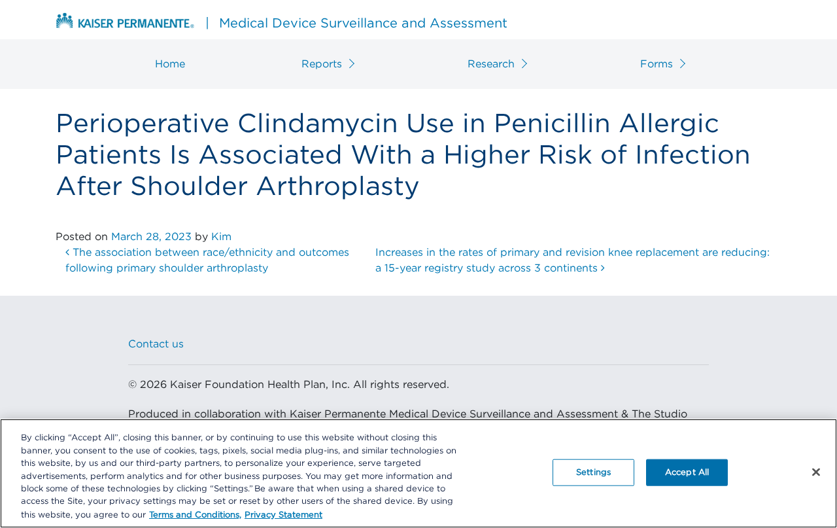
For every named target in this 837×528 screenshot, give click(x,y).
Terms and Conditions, (195, 514)
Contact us (156, 344)
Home (170, 64)
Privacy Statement (283, 514)
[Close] (816, 471)
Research (491, 64)
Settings (593, 472)
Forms (656, 64)
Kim (221, 237)
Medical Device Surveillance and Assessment (356, 23)
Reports (321, 64)
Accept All (687, 472)
